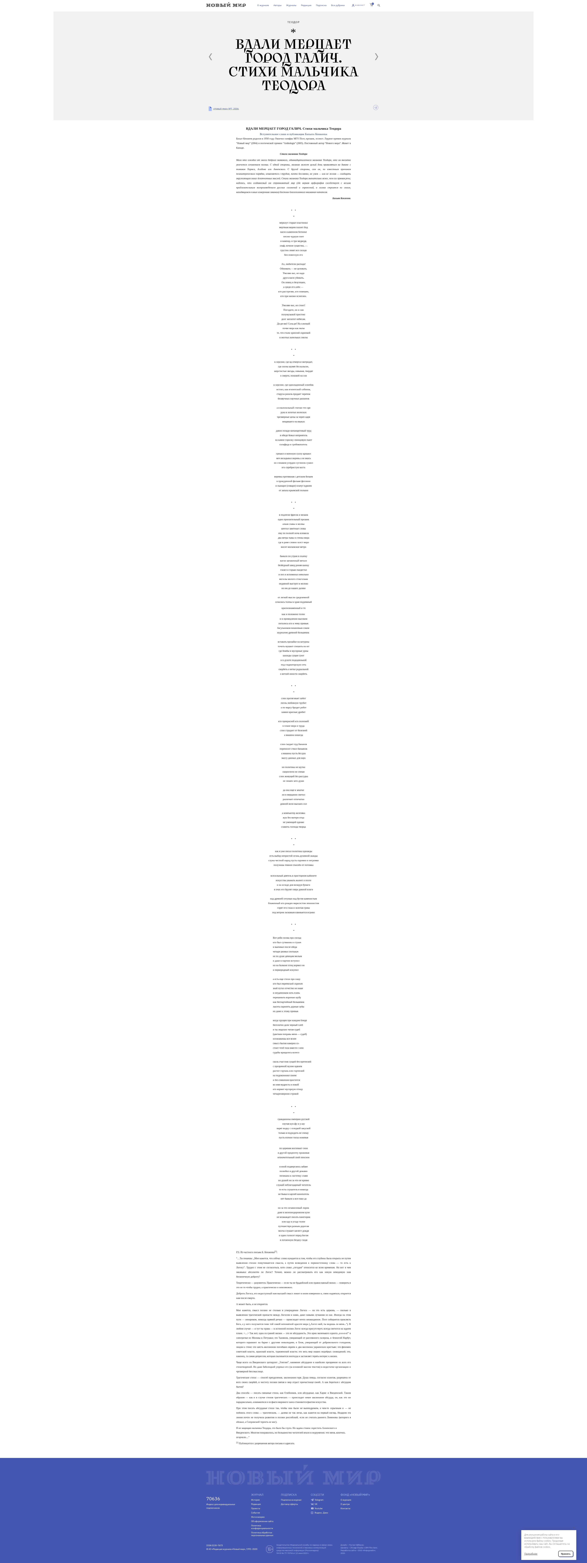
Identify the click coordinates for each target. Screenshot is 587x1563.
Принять (565, 1553)
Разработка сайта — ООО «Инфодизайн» (358, 1550)
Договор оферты (289, 1504)
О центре (345, 1504)
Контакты (345, 1508)
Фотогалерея (257, 1517)
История (255, 1499)
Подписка (321, 5)
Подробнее (530, 1553)
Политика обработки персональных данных (262, 1534)
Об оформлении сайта (262, 1521)
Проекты (255, 1508)
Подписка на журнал (291, 1499)
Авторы (277, 5)
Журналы (291, 5)
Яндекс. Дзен (321, 1512)
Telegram (319, 1499)
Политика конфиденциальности (262, 1527)
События (255, 1512)
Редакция (306, 5)
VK (316, 1504)
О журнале (263, 5)
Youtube (319, 1508)
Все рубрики (338, 5)
